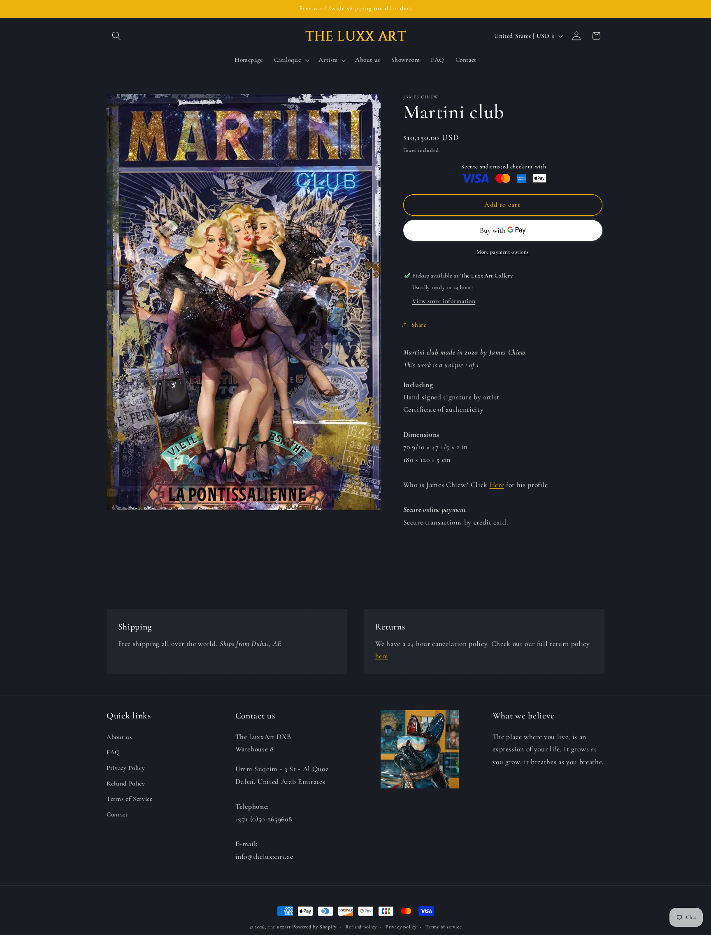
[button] (116, 36)
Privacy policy (401, 927)
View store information (444, 301)
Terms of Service (130, 798)
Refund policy (361, 927)
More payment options (502, 251)
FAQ (113, 752)
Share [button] (419, 325)
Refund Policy (126, 783)
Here (497, 484)
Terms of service (443, 927)
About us (119, 736)
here (381, 656)
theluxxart (279, 927)
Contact (117, 814)
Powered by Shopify (314, 927)
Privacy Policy (126, 767)
